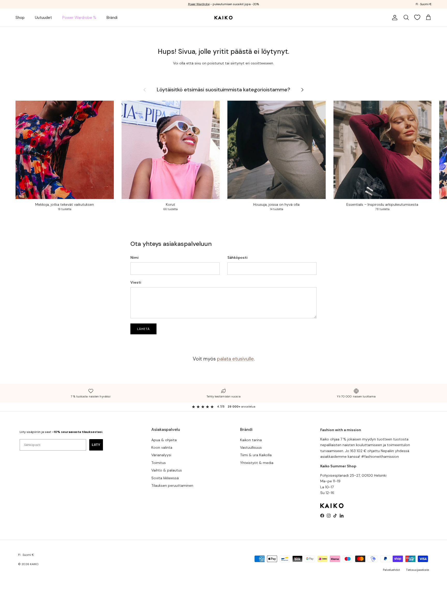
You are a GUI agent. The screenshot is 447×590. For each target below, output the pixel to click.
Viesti (135, 282)
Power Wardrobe (199, 4)
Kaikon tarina (251, 440)
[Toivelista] (417, 17)
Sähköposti (237, 257)
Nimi (134, 257)
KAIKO (34, 564)
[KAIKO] (223, 18)
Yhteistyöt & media (256, 462)
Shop (20, 17)
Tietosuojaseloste (417, 570)
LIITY (96, 445)
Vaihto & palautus (166, 470)
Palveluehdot (391, 570)
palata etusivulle (235, 359)
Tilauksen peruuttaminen (172, 485)
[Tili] (394, 17)
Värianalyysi (161, 455)
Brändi (112, 17)
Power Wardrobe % (79, 17)
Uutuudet (43, 17)
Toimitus (158, 462)
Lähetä (143, 329)
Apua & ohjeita (164, 440)
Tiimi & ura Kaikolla (256, 455)
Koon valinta (161, 447)
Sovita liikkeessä (165, 478)
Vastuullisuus (251, 447)
